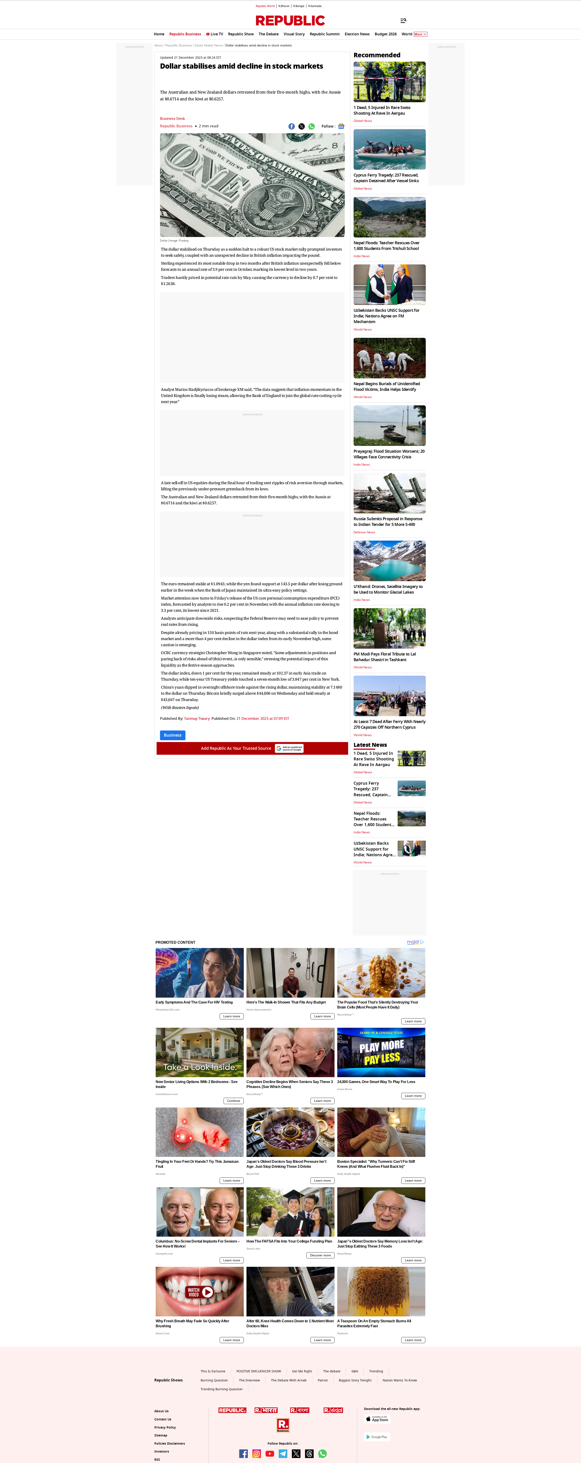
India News (362, 256)
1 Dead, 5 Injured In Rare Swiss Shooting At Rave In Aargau (382, 110)
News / (159, 45)
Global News (363, 121)
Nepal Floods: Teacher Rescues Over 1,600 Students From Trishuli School (387, 245)
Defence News (364, 532)
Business (173, 735)
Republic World (265, 6)
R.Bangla (298, 6)
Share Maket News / (209, 45)
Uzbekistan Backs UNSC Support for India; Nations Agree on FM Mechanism (386, 316)
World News (363, 329)
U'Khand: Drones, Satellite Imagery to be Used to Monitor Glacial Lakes (388, 589)
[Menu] (401, 20)
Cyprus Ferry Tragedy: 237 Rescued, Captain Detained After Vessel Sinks (386, 178)
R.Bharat (283, 6)
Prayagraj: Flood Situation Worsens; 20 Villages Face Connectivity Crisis (389, 454)
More (418, 34)
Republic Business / (179, 45)
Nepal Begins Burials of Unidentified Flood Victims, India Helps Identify (387, 386)
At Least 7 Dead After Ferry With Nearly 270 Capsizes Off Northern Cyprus (390, 724)
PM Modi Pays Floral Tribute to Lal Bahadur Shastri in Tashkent (385, 657)
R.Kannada (315, 6)
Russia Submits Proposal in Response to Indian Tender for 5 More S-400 (388, 521)
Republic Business (176, 126)
